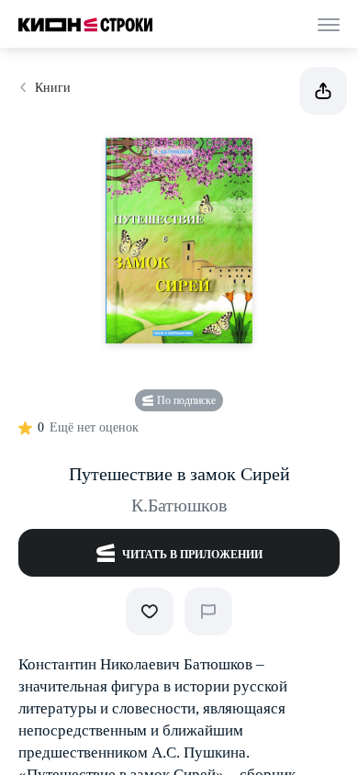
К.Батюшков (179, 505)
